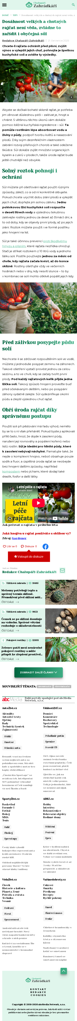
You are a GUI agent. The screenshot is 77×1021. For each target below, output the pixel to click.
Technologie (50, 726)
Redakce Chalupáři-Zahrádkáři (23, 40)
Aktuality (8, 713)
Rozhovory (50, 720)
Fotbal (6, 810)
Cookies (39, 995)
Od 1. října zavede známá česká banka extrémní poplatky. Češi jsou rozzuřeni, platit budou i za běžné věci (57, 763)
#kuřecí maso (53, 913)
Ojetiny (6, 720)
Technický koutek (13, 726)
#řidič (7, 736)
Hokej (6, 814)
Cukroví (48, 885)
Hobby (47, 804)
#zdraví (8, 908)
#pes (48, 838)
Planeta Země (10, 891)
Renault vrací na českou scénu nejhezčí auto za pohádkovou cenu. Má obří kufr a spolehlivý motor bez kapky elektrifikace (18, 763)
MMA (5, 817)
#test (7, 913)
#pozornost (11, 919)
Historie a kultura (13, 888)
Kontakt (38, 989)
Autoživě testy (11, 716)
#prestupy (10, 838)
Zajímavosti (9, 729)
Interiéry (49, 807)
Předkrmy (49, 891)
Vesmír (6, 901)
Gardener (19, 538)
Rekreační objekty (54, 814)
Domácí (48, 713)
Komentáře (50, 716)
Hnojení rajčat (44, 686)
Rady (5, 723)
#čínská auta (12, 748)
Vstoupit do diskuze (30, 556)
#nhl (6, 827)
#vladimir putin (54, 735)
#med (48, 907)
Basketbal (8, 804)
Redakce (38, 992)
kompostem (11, 471)
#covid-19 (51, 747)
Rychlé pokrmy (52, 898)
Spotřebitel (50, 723)
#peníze (50, 741)
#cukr (48, 918)
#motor (9, 742)
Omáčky (48, 888)
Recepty (48, 894)
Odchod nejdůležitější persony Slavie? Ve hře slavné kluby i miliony (16, 866)
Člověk (6, 885)
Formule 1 (8, 807)
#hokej (8, 833)
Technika (7, 898)
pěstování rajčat (62, 686)
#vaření (49, 832)
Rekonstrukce (52, 810)
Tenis (5, 820)
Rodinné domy (52, 817)
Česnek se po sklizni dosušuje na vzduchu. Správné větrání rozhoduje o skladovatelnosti (21, 622)
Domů (5, 15)
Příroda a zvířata (13, 894)
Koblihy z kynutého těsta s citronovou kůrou (54, 939)
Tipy (15, 15)
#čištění (50, 826)
